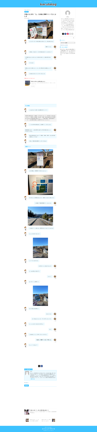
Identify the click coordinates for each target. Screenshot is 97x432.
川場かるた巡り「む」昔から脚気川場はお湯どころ (39, 410)
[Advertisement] (40, 96)
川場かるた (26, 382)
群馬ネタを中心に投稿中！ (48, 427)
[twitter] (39, 366)
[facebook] (42, 366)
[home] (72, 34)
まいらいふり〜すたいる (48, 428)
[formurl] (70, 34)
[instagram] (68, 34)
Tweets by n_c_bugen (64, 45)
